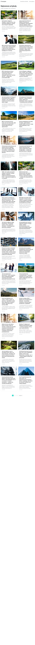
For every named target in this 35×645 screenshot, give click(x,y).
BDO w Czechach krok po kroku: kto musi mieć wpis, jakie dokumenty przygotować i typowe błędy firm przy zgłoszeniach (9, 124)
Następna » (20, 395)
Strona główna (31, 1)
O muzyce (3, 1)
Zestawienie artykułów (24, 1)
